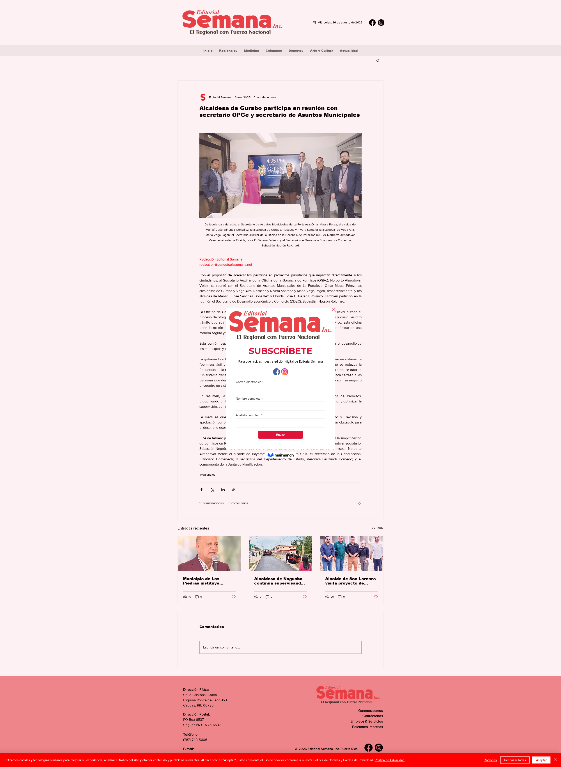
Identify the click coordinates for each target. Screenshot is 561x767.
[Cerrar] (555, 759)
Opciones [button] (490, 760)
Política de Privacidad (390, 760)
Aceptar (541, 760)
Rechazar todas (515, 760)
